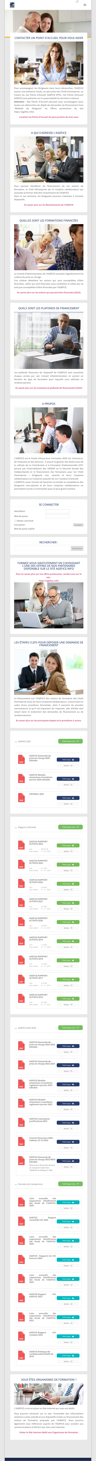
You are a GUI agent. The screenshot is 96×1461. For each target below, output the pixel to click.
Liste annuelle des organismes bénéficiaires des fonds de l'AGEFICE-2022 (42, 1317)
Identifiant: (19, 511)
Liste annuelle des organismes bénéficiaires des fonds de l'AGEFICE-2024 (42, 1240)
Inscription (19, 524)
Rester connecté (25, 520)
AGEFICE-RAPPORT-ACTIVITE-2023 (38, 861)
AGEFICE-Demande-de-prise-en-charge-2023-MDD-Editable (42, 1159)
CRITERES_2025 (36, 794)
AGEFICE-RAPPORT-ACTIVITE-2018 (38, 957)
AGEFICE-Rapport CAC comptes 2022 (42, 1333)
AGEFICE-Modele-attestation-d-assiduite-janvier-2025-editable (41, 777)
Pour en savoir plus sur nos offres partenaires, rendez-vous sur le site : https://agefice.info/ (49, 577)
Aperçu (67, 765)
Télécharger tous (69, 741)
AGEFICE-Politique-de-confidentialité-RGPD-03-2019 (41, 1354)
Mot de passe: (21, 516)
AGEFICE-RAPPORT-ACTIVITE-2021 (38, 900)
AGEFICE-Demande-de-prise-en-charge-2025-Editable (40, 758)
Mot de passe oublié (24, 528)
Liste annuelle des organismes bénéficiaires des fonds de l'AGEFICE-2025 (42, 1202)
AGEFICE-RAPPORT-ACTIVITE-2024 (38, 842)
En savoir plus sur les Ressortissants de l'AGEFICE (48, 204)
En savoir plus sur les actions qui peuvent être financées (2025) (48, 292)
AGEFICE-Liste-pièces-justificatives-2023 (39, 1120)
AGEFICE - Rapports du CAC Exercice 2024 (42, 1257)
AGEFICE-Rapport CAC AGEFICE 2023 (42, 1295)
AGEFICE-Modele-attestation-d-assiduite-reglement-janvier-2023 (41, 1102)
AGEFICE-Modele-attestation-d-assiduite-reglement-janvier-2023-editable (41, 1084)
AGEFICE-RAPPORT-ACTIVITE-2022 (38, 881)
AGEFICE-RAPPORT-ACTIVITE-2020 (38, 919)
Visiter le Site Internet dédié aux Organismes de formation (48, 1432)
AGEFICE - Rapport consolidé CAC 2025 (42, 1218)
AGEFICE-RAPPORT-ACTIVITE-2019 (38, 938)
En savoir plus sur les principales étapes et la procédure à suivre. (49, 720)
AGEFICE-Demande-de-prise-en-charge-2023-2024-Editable (42, 1044)
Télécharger (66, 759)
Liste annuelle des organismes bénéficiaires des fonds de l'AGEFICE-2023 (42, 1279)
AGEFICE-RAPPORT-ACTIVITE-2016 (38, 996)
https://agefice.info (23, 111)
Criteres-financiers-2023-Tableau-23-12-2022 (41, 1139)
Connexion (78, 525)
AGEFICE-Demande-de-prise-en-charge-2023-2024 (42, 1062)
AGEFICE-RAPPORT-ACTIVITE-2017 (38, 976)
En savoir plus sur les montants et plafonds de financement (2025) (49, 387)
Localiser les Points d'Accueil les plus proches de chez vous (48, 117)
